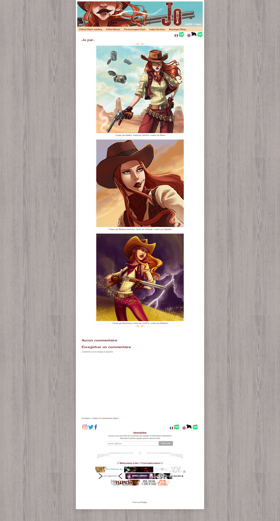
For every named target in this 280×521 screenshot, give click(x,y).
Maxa (162, 135)
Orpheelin (168, 229)
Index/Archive (157, 29)
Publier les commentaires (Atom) (105, 418)
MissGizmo (127, 323)
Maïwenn (164, 323)
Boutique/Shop (177, 29)
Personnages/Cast (134, 29)
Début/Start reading (90, 29)
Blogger (144, 502)
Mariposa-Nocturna (127, 229)
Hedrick (129, 135)
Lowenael (148, 229)
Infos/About (113, 29)
